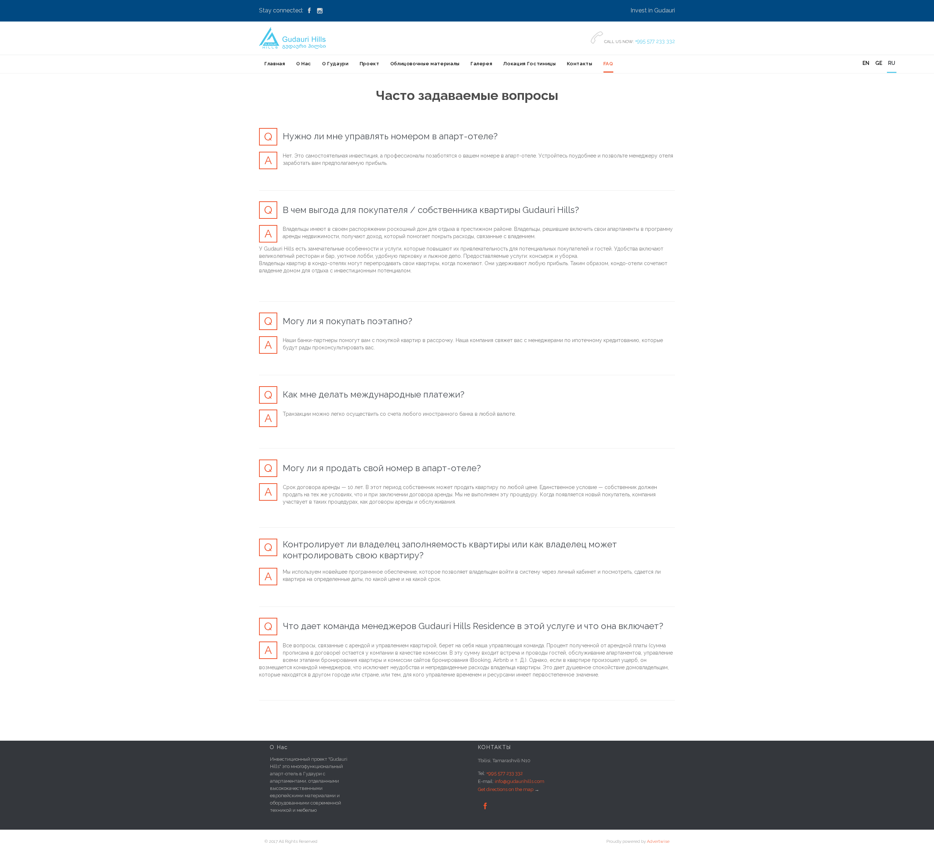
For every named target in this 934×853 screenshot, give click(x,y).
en (865, 63)
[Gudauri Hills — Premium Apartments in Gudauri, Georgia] (293, 38)
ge (878, 63)
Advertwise (658, 841)
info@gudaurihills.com (519, 781)
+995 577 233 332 (655, 41)
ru (891, 63)
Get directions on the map (505, 789)
